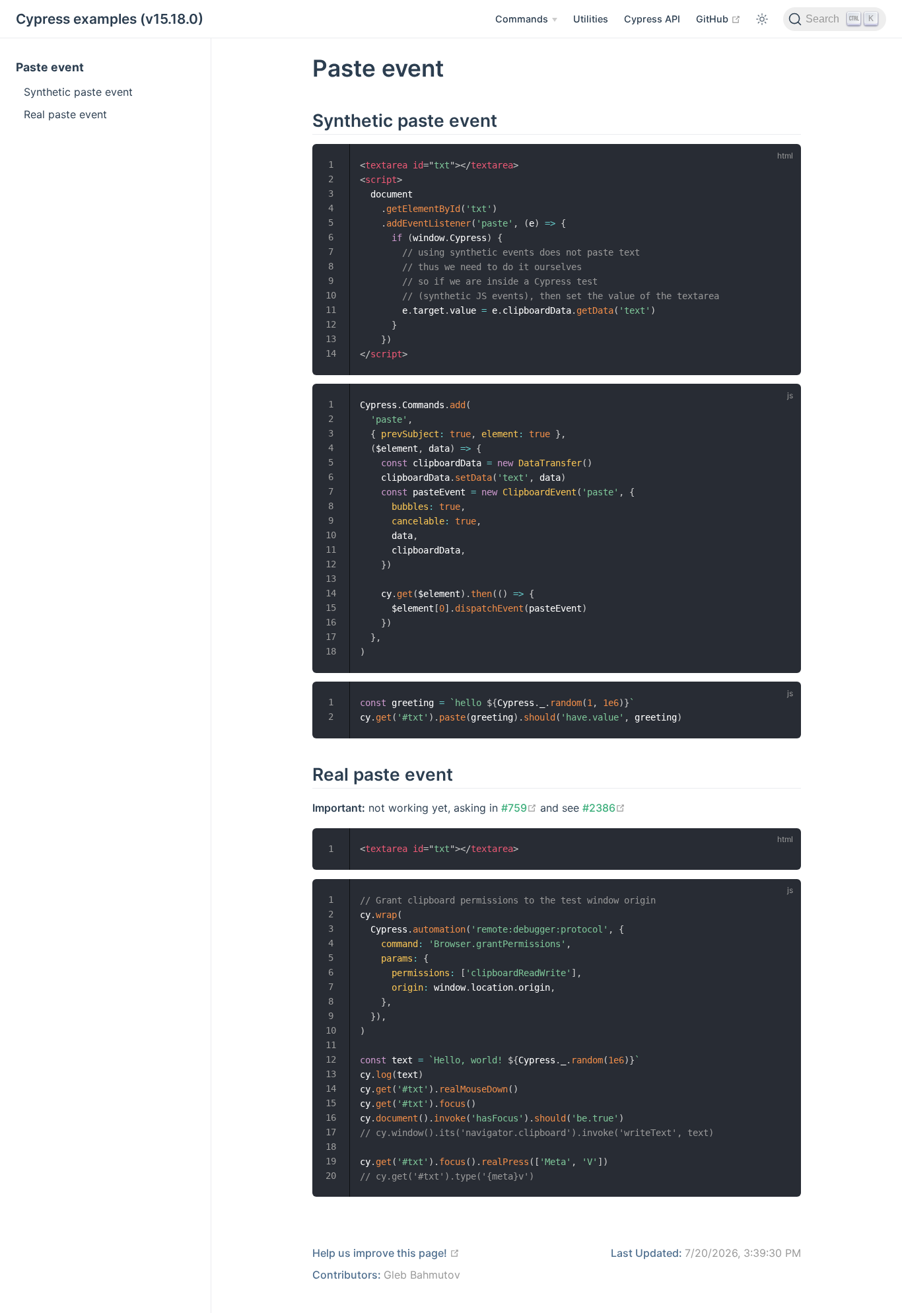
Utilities (590, 18)
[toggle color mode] (762, 19)
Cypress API (652, 18)
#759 (519, 807)
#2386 (603, 807)
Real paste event (65, 114)
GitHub (718, 18)
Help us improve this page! (386, 1253)
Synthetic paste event (78, 91)
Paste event (50, 67)
